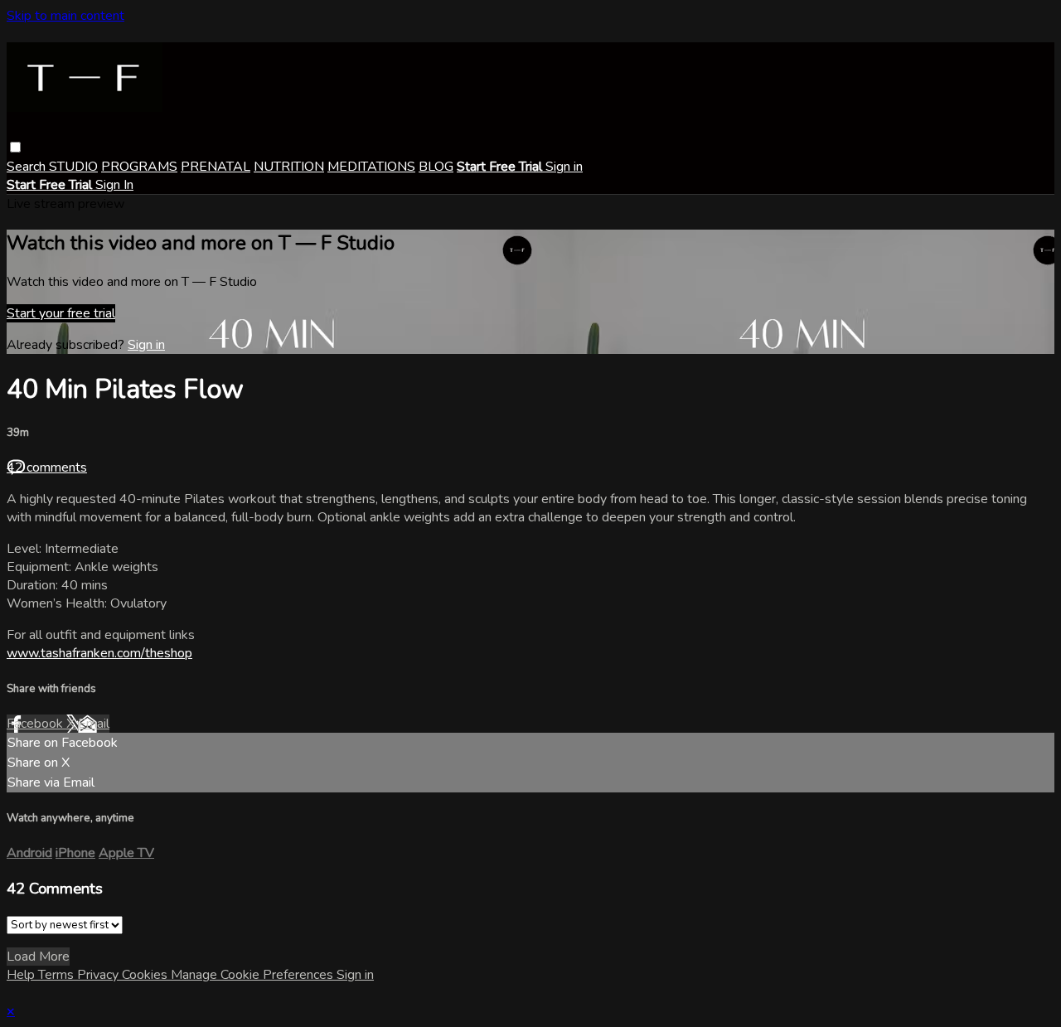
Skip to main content (65, 16)
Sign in (564, 166)
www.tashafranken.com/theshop (99, 653)
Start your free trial (61, 313)
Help (22, 975)
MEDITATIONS (371, 166)
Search (28, 166)
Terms (57, 975)
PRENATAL (215, 166)
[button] (15, 147)
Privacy (99, 975)
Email (93, 724)
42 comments (47, 467)
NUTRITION (289, 166)
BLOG (436, 166)
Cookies (146, 975)
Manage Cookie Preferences (254, 975)
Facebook (36, 724)
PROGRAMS (139, 166)
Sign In (114, 185)
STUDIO (73, 166)
